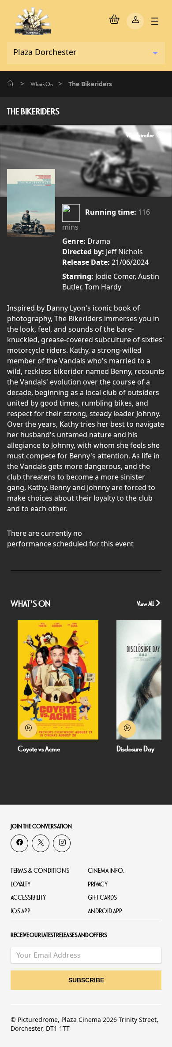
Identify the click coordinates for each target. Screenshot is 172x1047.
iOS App (20, 911)
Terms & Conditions (40, 871)
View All (146, 603)
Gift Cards (102, 897)
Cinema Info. (106, 871)
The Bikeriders (33, 111)
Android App (105, 911)
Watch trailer (140, 135)
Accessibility (28, 897)
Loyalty (20, 884)
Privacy (98, 884)
